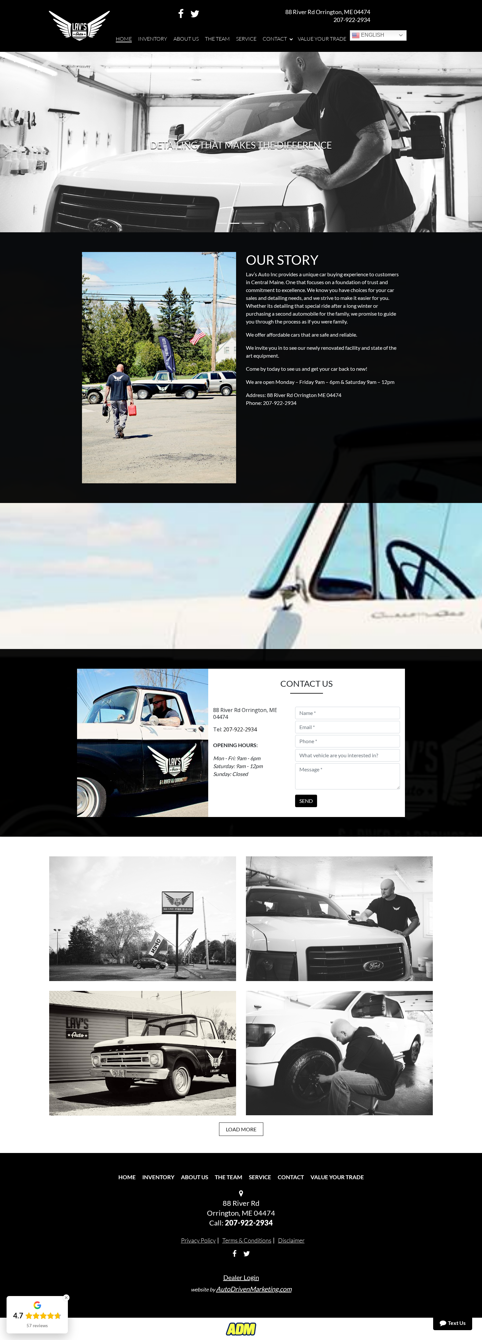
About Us (194, 1177)
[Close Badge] (66, 1297)
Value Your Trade (337, 1177)
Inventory (158, 1177)
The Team (228, 1177)
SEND (306, 801)
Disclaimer (291, 1240)
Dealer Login (241, 1277)
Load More (241, 1129)
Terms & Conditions (246, 1240)
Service (260, 1177)
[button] (36, 142)
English (372, 35)
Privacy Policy (198, 1240)
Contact (291, 1177)
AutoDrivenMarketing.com (253, 1289)
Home (127, 1177)
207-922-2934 (351, 19)
